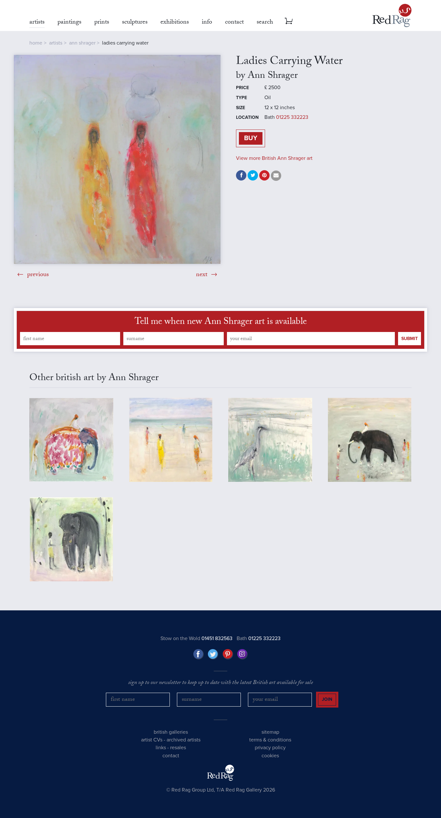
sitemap (270, 732)
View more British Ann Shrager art (274, 158)
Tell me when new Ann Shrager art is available (221, 322)
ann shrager (82, 43)
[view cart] (288, 21)
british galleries (171, 732)
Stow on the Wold (196, 638)
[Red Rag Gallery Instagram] (242, 654)
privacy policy (270, 747)
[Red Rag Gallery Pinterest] (228, 654)
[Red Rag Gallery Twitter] (213, 654)
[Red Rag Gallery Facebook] (198, 654)
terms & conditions (270, 740)
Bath (259, 638)
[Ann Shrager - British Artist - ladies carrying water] (117, 159)
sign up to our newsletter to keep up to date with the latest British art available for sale (220, 683)
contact (170, 755)
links (161, 747)
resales (178, 747)
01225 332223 (292, 117)
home (35, 43)
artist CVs (151, 740)
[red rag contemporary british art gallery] (392, 15)
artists (55, 43)
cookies (270, 755)
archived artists (183, 740)
